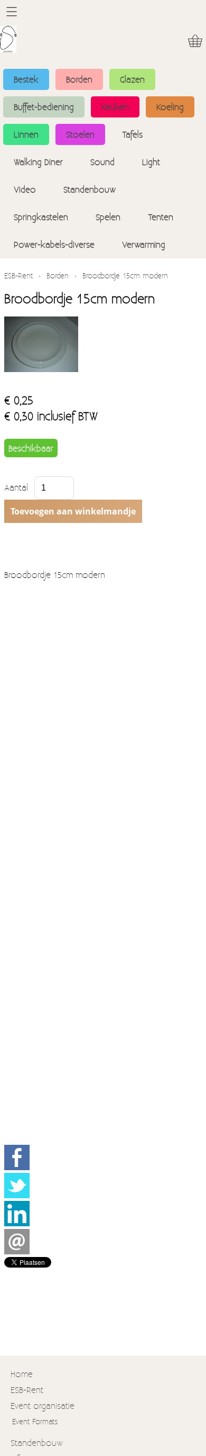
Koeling (170, 107)
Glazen (132, 79)
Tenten (160, 217)
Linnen (26, 134)
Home (22, 1374)
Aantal (16, 487)
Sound (102, 162)
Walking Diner (38, 162)
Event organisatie (42, 1405)
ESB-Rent (18, 275)
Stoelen (80, 134)
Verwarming (143, 244)
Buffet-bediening (44, 107)
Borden (79, 79)
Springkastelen (41, 217)
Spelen (108, 217)
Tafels (132, 134)
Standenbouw (89, 189)
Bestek (26, 79)
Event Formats (35, 1421)
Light (151, 162)
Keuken (115, 107)
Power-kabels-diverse (54, 244)
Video (25, 189)
